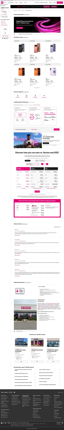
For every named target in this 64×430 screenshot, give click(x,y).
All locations (15, 10)
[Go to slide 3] (47, 34)
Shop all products (37, 87)
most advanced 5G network (49, 305)
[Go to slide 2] (23, 331)
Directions (5, 29)
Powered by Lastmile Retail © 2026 (32, 428)
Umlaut (21, 104)
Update (57, 129)
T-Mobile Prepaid (3, 22)
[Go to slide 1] (18, 34)
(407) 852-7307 (34, 354)
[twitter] (4, 38)
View (21, 361)
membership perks (50, 303)
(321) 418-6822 (18, 356)
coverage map (37, 104)
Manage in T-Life (46, 6)
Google (44, 307)
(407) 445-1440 (50, 356)
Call (5, 33)
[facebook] (2, 38)
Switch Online (54, 6)
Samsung (39, 307)
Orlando (23, 10)
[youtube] (6, 38)
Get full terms (35, 28)
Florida (19, 10)
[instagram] (7, 38)
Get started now (46, 143)
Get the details (37, 25)
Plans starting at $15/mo (4, 25)
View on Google (18, 235)
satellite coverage (41, 306)
